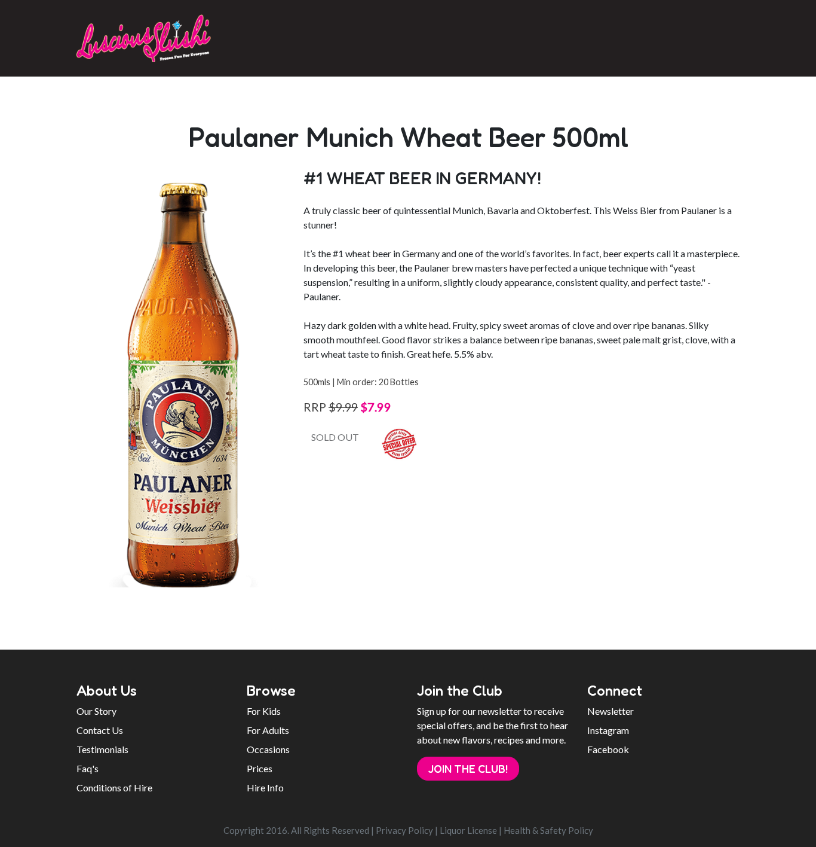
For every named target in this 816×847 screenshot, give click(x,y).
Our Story (96, 711)
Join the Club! (468, 768)
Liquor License (468, 830)
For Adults (268, 730)
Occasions (268, 749)
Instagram (608, 730)
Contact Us (99, 730)
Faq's (87, 768)
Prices (259, 768)
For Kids (264, 711)
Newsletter (610, 711)
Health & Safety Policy (548, 830)
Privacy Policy (404, 830)
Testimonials (102, 749)
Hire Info (265, 787)
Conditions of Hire (114, 787)
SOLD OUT (335, 437)
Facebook (608, 749)
